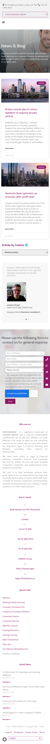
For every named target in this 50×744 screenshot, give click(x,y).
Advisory (6, 598)
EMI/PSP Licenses (10, 626)
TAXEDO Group (25, 559)
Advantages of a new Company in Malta (22, 713)
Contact (25, 519)
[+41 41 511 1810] (25, 524)
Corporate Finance (11, 616)
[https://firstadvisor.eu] (25, 574)
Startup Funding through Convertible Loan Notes (24, 688)
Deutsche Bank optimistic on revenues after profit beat (21, 195)
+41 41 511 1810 (25, 529)
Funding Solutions (11, 630)
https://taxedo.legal (25, 568)
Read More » (9, 148)
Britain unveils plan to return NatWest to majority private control (21, 113)
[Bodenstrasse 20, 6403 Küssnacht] (25, 505)
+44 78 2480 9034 (25, 539)
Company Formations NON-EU (16, 612)
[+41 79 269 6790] (25, 544)
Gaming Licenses (10, 635)
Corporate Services (11, 621)
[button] (3, 22)
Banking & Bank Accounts (14, 602)
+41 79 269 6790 (25, 549)
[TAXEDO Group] (25, 554)
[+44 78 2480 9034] (25, 534)
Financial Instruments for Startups (19, 701)
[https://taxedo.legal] (25, 564)
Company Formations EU (14, 607)
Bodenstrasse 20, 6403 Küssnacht (25, 509)
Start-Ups (7, 644)
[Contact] (25, 515)
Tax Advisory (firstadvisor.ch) (15, 649)
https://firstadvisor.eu (25, 578)
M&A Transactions (11, 639)
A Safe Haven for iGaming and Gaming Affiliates (21, 673)
